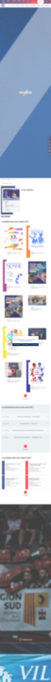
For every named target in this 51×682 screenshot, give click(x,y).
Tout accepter (34, 344)
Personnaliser (25, 344)
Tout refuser (17, 344)
